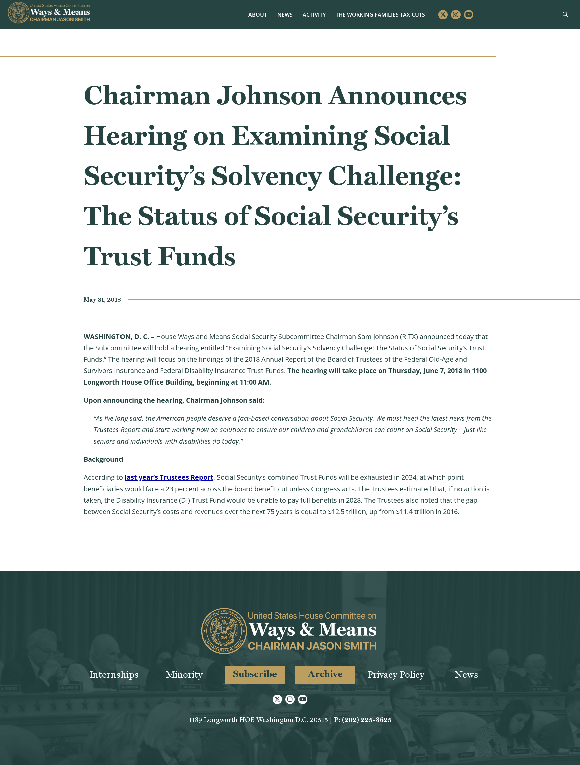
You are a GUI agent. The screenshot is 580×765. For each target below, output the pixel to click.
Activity (314, 14)
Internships (113, 674)
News (285, 14)
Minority (184, 674)
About (257, 14)
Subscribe (255, 673)
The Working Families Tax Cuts (380, 14)
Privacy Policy (395, 674)
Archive (325, 673)
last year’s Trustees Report (169, 477)
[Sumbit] (565, 14)
